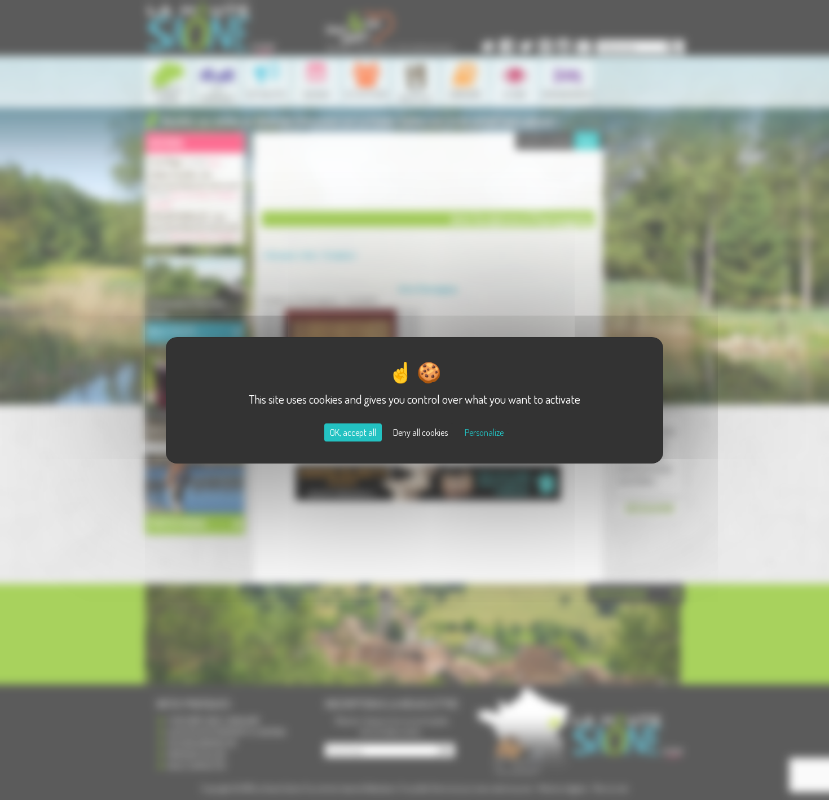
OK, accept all (353, 432)
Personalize (484, 432)
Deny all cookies (420, 432)
